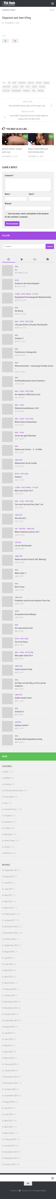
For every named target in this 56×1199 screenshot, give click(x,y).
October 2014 (9, 1089)
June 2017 (8, 889)
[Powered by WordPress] (20, 1191)
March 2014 (9, 1133)
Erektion (7, 784)
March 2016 (9, 983)
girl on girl (6, 87)
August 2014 (9, 1102)
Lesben (17, 294)
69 (9, 83)
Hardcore (18, 460)
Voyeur (35, 294)
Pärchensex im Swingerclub (25, 352)
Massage (8, 834)
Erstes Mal (29, 321)
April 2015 (8, 1052)
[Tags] (47, 259)
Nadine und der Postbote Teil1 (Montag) (30, 559)
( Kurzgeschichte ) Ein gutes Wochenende (31, 324)
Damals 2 (18, 477)
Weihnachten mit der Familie (26, 463)
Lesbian (15, 87)
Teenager (40, 91)
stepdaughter (16, 91)
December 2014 (10, 1077)
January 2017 (9, 920)
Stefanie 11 (19, 338)
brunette (46, 83)
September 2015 (11, 1020)
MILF (22, 87)
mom (27, 87)
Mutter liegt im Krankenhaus (26, 422)
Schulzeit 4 (19, 711)
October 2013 (9, 1164)
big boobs (22, 83)
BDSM (17, 280)
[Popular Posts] (21, 259)
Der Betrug (19, 311)
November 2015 (10, 1008)
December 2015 (10, 1001)
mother (34, 87)
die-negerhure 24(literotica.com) (27, 394)
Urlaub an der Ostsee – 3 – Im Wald (28, 449)
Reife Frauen (26, 294)
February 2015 (10, 1064)
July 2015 (8, 1033)
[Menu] (52, 3)
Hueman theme (40, 1191)
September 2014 (11, 1095)
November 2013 (10, 1158)
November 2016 (10, 933)
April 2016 (8, 976)
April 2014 (8, 1127)
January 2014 (9, 1145)
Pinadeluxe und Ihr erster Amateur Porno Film (32, 600)
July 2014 (8, 1108)
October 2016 (9, 939)
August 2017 (9, 876)
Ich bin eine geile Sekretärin (25, 435)
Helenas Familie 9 (22, 725)
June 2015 (8, 1039)
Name (8, 194)
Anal (16, 267)
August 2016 (9, 951)
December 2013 (10, 1152)
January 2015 (9, 1070)
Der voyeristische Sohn (24, 628)
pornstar (42, 87)
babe (14, 83)
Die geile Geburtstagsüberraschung (28, 739)
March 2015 (9, 1058)
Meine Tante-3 (20, 573)
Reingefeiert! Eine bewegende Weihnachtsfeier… (33, 297)
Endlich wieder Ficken (23, 698)
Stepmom (26, 91)
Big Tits (31, 83)
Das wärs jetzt (20, 518)
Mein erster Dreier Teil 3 (24, 490)
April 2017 (8, 901)
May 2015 (8, 1045)
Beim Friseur (19, 587)
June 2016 (8, 964)
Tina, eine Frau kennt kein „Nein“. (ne (29, 504)
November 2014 (10, 1083)
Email (32, 194)
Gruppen (22, 529)
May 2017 (8, 895)
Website (8, 203)
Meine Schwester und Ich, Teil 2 (27, 532)
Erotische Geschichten (13, 790)
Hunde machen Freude (23, 669)
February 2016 (10, 989)
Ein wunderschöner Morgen (25, 614)
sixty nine (6, 91)
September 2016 (11, 945)
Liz (16, 269)
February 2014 (10, 1139)
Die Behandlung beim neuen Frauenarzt (30, 380)
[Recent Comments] (34, 259)
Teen (33, 91)
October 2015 (9, 1014)
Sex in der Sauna (21, 642)
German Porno (8, 10)
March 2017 (9, 908)
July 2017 (8, 883)
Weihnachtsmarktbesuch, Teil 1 (27, 408)
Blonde (38, 83)
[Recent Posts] (8, 259)
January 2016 (9, 995)
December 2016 (10, 926)
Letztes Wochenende (23, 545)
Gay (16, 529)
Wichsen (8, 853)
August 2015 (9, 1027)
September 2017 (11, 870)
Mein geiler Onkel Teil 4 (23, 655)
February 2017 (10, 914)
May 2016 (8, 970)
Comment (9, 175)
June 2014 (8, 1114)
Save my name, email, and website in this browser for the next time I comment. (27, 215)
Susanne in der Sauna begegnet (27, 283)
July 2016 (8, 958)
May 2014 (8, 1120)
